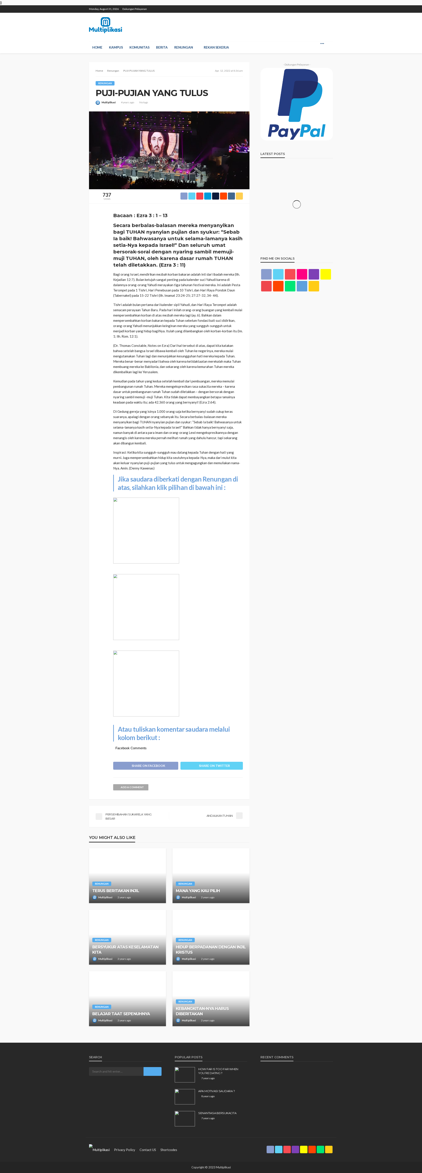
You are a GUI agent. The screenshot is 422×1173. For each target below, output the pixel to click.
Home (97, 47)
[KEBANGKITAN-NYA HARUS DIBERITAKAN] (211, 998)
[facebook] (290, 7)
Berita (162, 47)
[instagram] (307, 7)
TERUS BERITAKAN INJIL (115, 890)
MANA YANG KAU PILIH (198, 890)
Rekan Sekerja (216, 47)
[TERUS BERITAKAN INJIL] (127, 875)
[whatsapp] (324, 7)
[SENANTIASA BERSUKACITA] (185, 1118)
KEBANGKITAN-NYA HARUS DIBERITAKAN (202, 1011)
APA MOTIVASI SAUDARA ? (216, 1091)
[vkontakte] (302, 286)
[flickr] (302, 274)
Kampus (116, 47)
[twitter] (296, 7)
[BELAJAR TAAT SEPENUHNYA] (127, 998)
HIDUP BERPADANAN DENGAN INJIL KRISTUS (211, 950)
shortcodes (168, 1150)
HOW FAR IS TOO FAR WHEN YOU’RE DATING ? (218, 1071)
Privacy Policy (124, 1150)
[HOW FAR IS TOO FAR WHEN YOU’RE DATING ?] (185, 1074)
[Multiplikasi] (105, 25)
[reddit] (319, 7)
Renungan (183, 47)
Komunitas (139, 47)
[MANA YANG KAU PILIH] (211, 875)
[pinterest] (301, 7)
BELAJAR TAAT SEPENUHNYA (121, 1013)
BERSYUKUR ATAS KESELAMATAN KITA (125, 950)
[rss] (330, 7)
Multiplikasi (109, 102)
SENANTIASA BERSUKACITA (217, 1113)
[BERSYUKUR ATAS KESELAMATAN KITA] (127, 937)
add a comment (132, 787)
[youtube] (266, 286)
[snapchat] (313, 7)
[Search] (329, 43)
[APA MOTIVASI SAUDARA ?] (185, 1096)
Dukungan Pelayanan (134, 9)
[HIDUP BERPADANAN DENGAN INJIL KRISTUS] (211, 937)
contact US (148, 1150)
